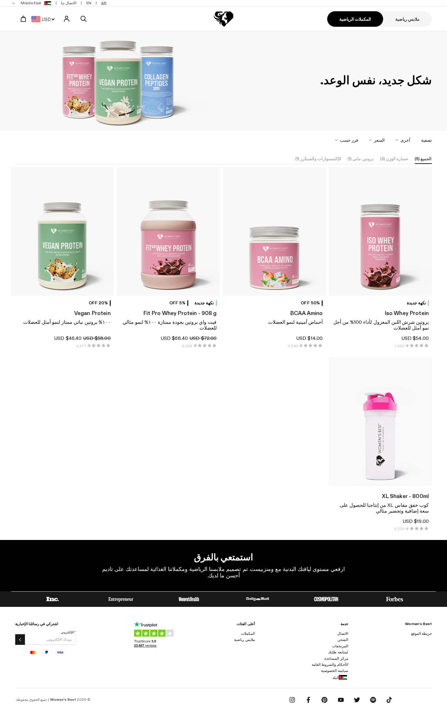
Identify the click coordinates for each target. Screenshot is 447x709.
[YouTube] (341, 700)
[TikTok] (389, 700)
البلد (335, 677)
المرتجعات (340, 646)
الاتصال (342, 633)
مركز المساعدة (336, 658)
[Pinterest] (324, 700)
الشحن (343, 639)
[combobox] (44, 19)
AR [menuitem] (103, 3)
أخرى (405, 140)
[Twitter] (357, 700)
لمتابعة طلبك (338, 652)
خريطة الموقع (421, 633)
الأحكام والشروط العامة (330, 664)
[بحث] (83, 19)
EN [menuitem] (88, 3)
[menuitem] (32, 3)
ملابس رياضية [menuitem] (407, 19)
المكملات (248, 633)
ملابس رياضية (244, 639)
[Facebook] (308, 700)
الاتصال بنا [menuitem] (68, 3)
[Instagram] (292, 700)
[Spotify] (373, 700)
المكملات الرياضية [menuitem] (355, 19)
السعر (379, 140)
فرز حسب (349, 140)
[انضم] (20, 639)
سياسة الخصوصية (334, 670)
